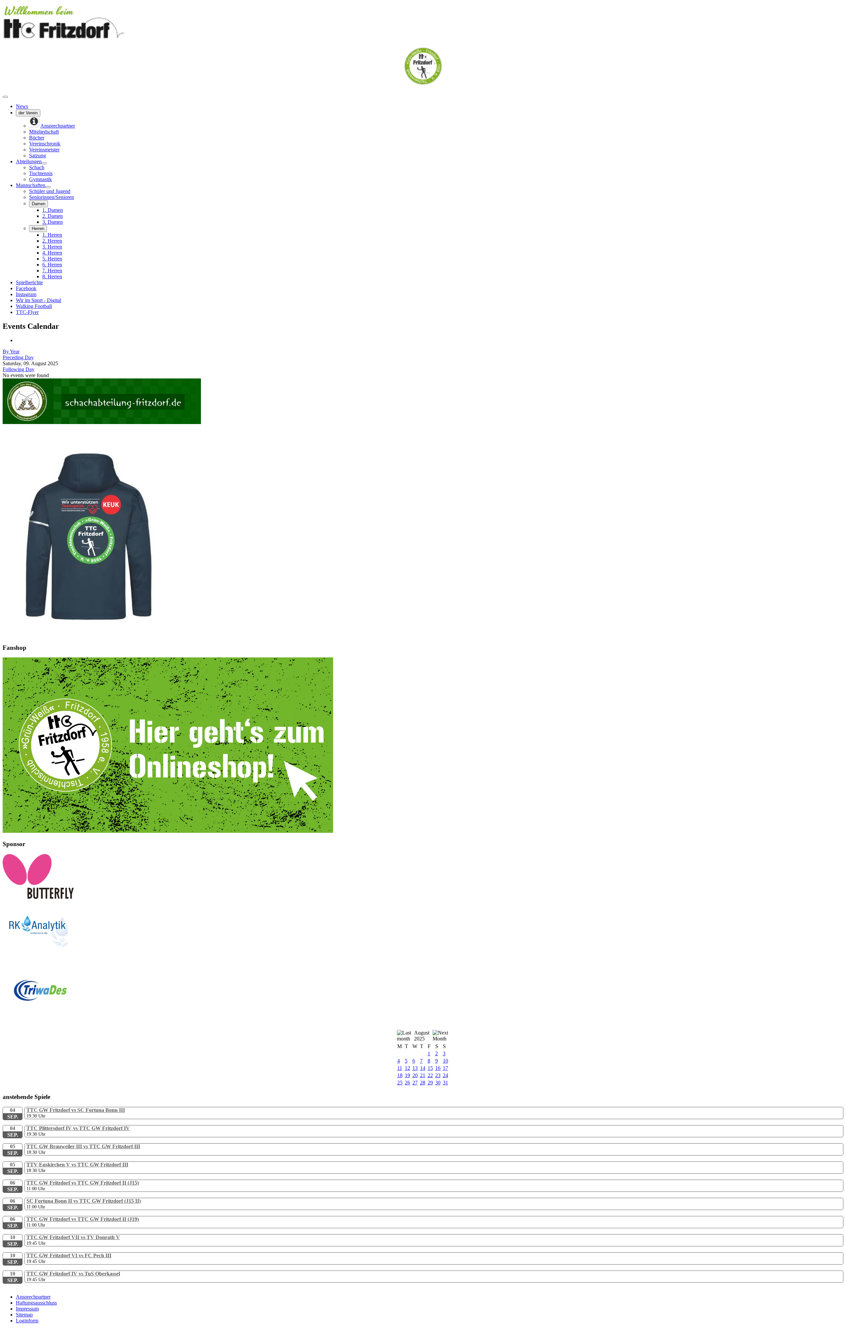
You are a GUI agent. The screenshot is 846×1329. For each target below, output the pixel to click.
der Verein (28, 112)
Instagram (26, 294)
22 (430, 1075)
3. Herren (52, 247)
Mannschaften (30, 185)
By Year (11, 351)
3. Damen (52, 222)
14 (422, 1068)
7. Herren (52, 270)
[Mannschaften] (48, 187)
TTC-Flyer (27, 312)
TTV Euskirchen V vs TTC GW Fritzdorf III (77, 1164)
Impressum (27, 1308)
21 (422, 1075)
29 (430, 1082)
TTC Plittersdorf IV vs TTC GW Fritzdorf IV (78, 1128)
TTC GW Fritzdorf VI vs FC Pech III (68, 1255)
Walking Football (34, 306)
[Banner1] (168, 831)
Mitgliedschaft (44, 132)
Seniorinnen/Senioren (51, 197)
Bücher (36, 137)
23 (438, 1075)
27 (415, 1082)
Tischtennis (41, 173)
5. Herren (52, 258)
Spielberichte (29, 282)
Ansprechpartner (33, 1297)
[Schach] (102, 422)
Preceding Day (18, 357)
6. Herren (52, 264)
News (22, 106)
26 (407, 1082)
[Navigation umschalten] (5, 97)
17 (445, 1068)
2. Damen (52, 216)
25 (400, 1082)
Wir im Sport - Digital (38, 300)
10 (445, 1061)
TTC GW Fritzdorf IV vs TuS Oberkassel (73, 1273)
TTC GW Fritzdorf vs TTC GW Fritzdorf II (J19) (82, 1219)
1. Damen (52, 210)
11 (399, 1068)
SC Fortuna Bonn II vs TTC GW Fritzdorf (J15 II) (83, 1201)
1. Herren (52, 235)
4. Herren (52, 252)
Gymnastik (40, 179)
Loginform (27, 1320)
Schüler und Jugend (49, 191)
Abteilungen (29, 161)
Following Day (18, 369)
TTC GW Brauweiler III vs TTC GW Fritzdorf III (83, 1146)
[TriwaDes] (69, 1026)
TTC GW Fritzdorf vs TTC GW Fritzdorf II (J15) (82, 1183)
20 (415, 1075)
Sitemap (24, 1314)
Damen (38, 203)
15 (430, 1068)
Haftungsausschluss (36, 1303)
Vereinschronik (44, 143)
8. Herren (52, 276)
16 (438, 1068)
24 (445, 1075)
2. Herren (52, 241)
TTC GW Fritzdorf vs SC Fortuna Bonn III (75, 1110)
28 (422, 1082)
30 (438, 1082)
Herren (38, 228)
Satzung (37, 155)
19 (407, 1075)
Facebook (26, 288)
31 (445, 1082)
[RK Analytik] (69, 959)
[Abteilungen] (44, 163)
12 (407, 1068)
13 (415, 1068)
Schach (36, 167)
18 (400, 1075)
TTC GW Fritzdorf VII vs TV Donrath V (73, 1237)
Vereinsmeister (44, 149)
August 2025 (421, 1035)
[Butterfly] (38, 897)
